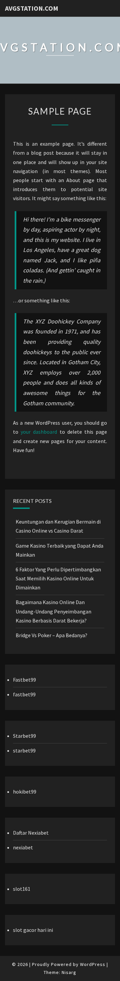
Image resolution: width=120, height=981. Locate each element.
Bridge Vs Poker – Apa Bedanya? (51, 635)
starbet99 (24, 750)
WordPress (92, 964)
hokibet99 (24, 791)
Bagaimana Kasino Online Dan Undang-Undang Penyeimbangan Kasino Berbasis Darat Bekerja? (53, 611)
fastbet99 (24, 694)
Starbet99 (24, 735)
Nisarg (69, 972)
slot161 (21, 888)
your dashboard (39, 431)
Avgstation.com (31, 8)
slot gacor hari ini (33, 930)
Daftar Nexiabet (31, 832)
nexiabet (23, 847)
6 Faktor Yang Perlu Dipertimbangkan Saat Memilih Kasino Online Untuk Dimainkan (58, 578)
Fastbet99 (24, 679)
